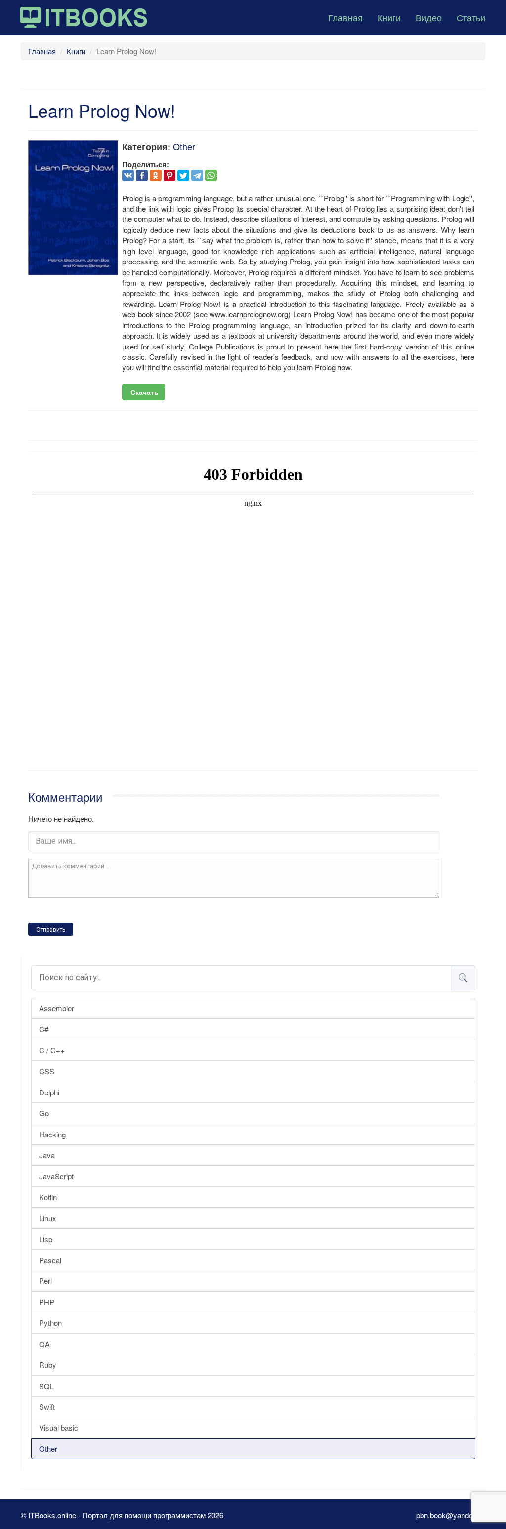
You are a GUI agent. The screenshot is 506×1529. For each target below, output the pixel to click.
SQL (46, 1386)
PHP (46, 1302)
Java (47, 1155)
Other (48, 1448)
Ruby (47, 1364)
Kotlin (48, 1197)
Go (44, 1113)
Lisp (45, 1239)
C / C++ (52, 1050)
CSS (46, 1071)
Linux (47, 1218)
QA (44, 1344)
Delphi (49, 1092)
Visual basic (58, 1427)
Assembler (56, 1008)
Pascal (50, 1260)
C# (43, 1029)
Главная (345, 17)
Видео (429, 17)
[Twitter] (183, 175)
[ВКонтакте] (128, 175)
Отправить (50, 929)
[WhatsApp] (211, 175)
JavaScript (56, 1176)
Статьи (471, 17)
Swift (47, 1406)
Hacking (52, 1134)
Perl (45, 1280)
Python (50, 1322)
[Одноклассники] (156, 175)
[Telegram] (197, 175)
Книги (389, 17)
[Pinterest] (169, 175)
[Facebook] (142, 175)
